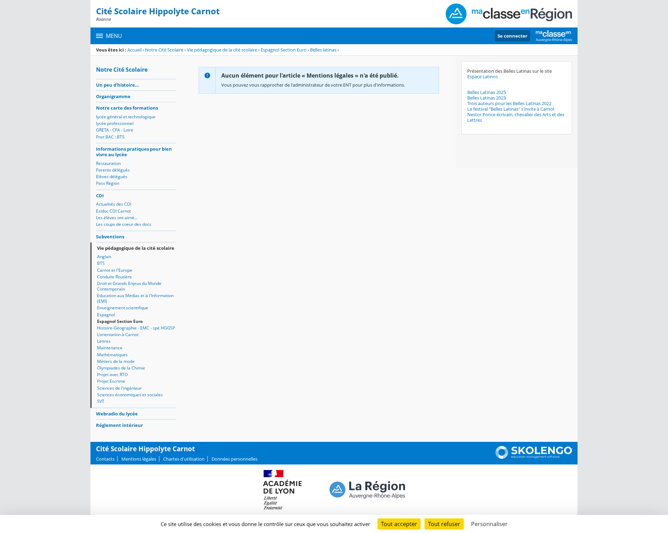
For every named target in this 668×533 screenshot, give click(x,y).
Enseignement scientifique (122, 308)
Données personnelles (234, 459)
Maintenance (109, 348)
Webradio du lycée (117, 414)
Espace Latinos (482, 76)
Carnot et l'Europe (114, 270)
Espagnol (106, 315)
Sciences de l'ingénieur (119, 388)
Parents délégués (113, 170)
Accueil (134, 50)
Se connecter (512, 36)
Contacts (105, 459)
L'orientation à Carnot (117, 334)
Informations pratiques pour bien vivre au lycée (134, 152)
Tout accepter (399, 524)
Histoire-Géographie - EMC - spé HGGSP (136, 328)
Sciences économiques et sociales (130, 395)
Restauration (108, 163)
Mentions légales (138, 459)
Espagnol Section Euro (284, 50)
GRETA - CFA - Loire (114, 130)
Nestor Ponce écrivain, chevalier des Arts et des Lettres (515, 117)
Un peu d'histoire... (117, 85)
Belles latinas (323, 50)
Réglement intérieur (119, 425)
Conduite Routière (114, 277)
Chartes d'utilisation (184, 459)
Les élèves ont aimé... (116, 218)
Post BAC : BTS (110, 137)
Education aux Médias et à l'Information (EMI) (135, 298)
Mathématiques (112, 355)
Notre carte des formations (127, 108)
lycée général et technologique (126, 117)
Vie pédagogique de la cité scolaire (222, 50)
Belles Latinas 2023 (486, 98)
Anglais (104, 257)
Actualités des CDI (113, 204)
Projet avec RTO (112, 374)
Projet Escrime (111, 381)
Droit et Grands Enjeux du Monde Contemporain (129, 286)
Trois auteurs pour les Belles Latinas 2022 (509, 103)
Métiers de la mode (116, 361)
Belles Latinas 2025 (486, 92)
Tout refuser (444, 524)
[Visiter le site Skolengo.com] (533, 457)
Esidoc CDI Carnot (113, 211)
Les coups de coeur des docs (123, 224)
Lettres (104, 341)
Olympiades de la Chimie (121, 368)
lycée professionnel (115, 123)
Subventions (110, 236)
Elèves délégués (111, 177)
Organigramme (113, 96)
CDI (100, 195)
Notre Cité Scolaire (164, 50)
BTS (101, 263)
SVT (100, 401)
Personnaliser (489, 524)
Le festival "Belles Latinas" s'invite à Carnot (511, 109)
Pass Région (107, 183)
